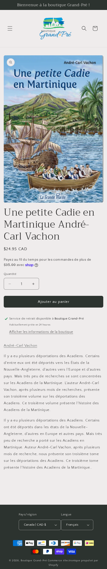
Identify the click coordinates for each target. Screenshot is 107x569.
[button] (9, 28)
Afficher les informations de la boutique (41, 332)
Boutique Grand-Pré (34, 560)
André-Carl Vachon (20, 345)
